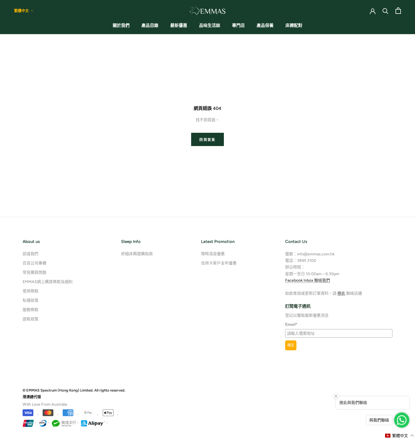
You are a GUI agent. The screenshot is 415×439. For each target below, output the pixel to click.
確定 (290, 345)
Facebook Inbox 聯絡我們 (307, 280)
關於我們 (121, 25)
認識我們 (30, 253)
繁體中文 (21, 10)
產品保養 (265, 25)
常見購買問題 (34, 272)
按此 (341, 293)
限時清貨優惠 (213, 253)
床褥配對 (293, 25)
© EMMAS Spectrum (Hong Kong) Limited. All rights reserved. (74, 390)
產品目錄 (149, 25)
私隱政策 (30, 300)
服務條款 (30, 309)
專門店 (238, 25)
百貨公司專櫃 (34, 263)
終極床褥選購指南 (137, 253)
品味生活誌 (209, 25)
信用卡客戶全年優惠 (219, 263)
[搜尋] (385, 11)
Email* (291, 324)
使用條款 (30, 291)
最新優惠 (178, 25)
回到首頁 (207, 140)
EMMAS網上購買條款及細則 (48, 281)
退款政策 (30, 319)
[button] (400, 435)
